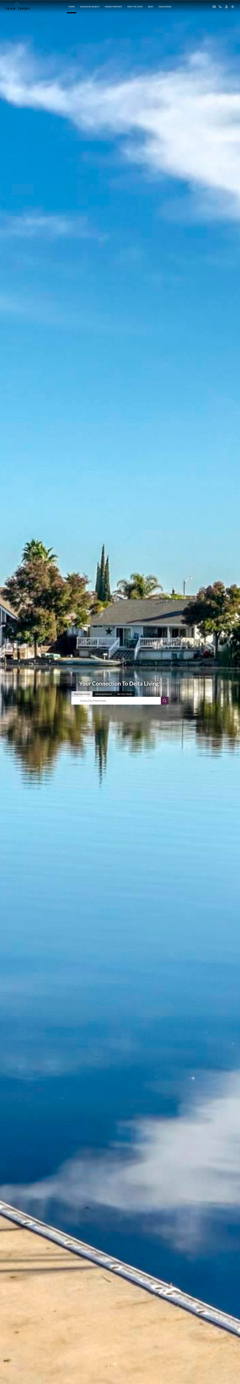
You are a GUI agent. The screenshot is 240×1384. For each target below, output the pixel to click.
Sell (124, 694)
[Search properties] (165, 701)
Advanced (103, 694)
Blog (150, 6)
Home (72, 6)
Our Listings (165, 6)
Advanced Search (89, 6)
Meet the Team (134, 6)
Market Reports (113, 6)
